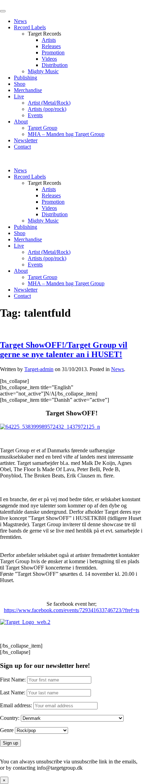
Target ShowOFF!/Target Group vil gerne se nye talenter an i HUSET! (63, 349)
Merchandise (28, 90)
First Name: (13, 680)
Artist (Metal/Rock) (49, 103)
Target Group (42, 128)
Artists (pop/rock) (47, 109)
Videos (49, 59)
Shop (19, 84)
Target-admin (38, 369)
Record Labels (30, 27)
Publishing (25, 78)
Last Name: (12, 692)
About (21, 122)
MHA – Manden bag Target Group (66, 134)
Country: (9, 718)
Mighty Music (43, 71)
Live (19, 96)
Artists (49, 40)
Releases (51, 46)
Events (35, 115)
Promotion (53, 52)
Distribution (55, 65)
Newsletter (25, 140)
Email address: (16, 705)
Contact (22, 147)
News (20, 21)
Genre (7, 730)
